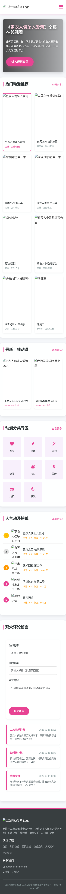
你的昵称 (14, 645)
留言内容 (14, 680)
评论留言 (7, 853)
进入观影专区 (19, 61)
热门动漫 (14, 846)
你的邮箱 (14, 662)
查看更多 (57, 84)
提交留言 (19, 711)
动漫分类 (38, 846)
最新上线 (26, 846)
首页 (5, 846)
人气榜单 (49, 846)
